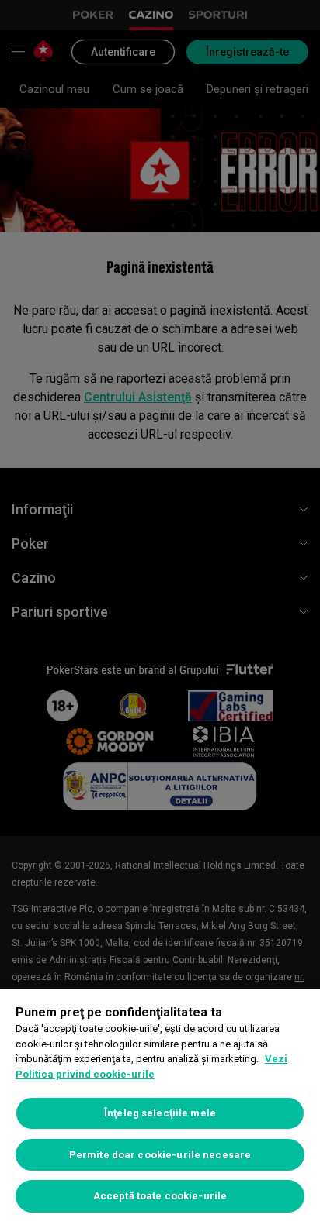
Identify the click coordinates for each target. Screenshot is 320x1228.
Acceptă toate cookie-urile (160, 1196)
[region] (160, 1108)
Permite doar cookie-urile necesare (160, 1155)
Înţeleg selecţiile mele (160, 1113)
